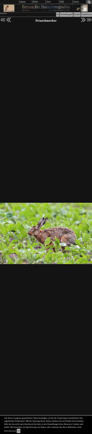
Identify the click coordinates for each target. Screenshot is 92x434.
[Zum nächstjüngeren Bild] (3, 20)
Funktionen (86, 14)
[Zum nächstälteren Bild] (89, 20)
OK (18, 431)
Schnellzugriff (66, 14)
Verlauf (77, 14)
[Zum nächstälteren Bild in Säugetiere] (83, 20)
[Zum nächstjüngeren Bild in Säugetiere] (9, 20)
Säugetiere (3, 13)
